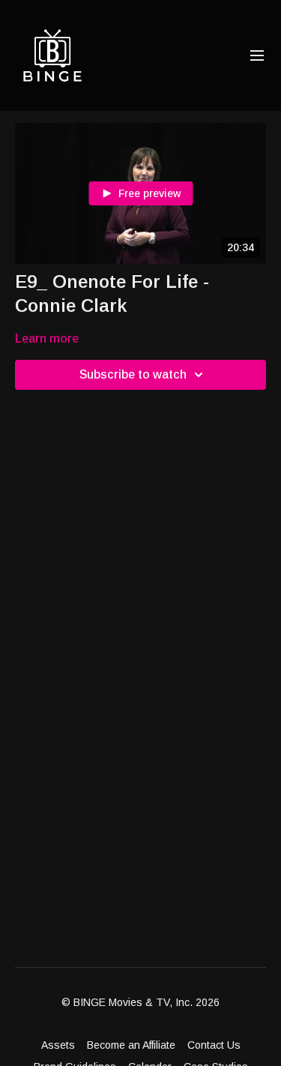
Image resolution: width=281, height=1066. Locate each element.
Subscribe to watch (133, 374)
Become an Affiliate (131, 1045)
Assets (58, 1045)
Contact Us (214, 1045)
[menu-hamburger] (257, 55)
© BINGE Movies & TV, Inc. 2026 (140, 1002)
